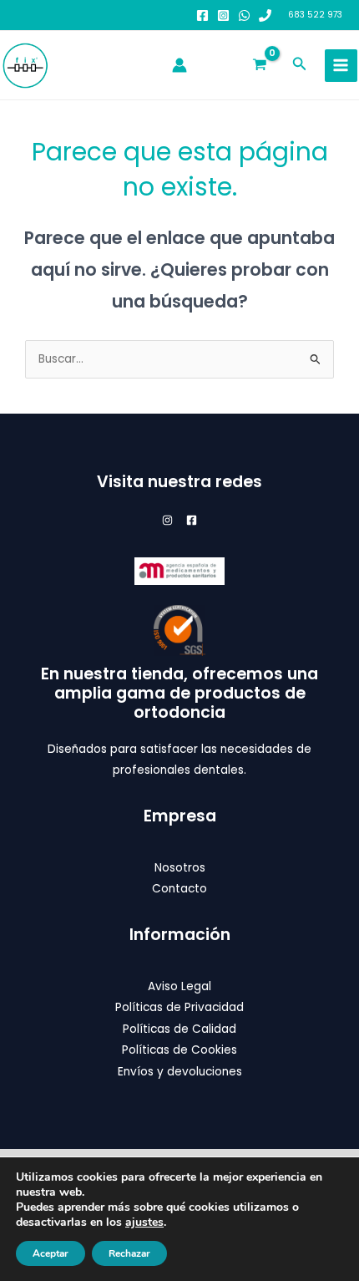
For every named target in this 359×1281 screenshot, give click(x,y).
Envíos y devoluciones (180, 1072)
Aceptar (50, 1253)
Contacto (179, 889)
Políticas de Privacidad (179, 1007)
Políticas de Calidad (179, 1029)
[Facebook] (202, 15)
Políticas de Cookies (179, 1050)
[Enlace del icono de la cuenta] (179, 65)
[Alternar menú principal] (341, 65)
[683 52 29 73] (265, 15)
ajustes (144, 1222)
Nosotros (179, 868)
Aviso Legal (179, 986)
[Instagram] (223, 15)
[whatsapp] (244, 15)
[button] (299, 65)
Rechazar (129, 1253)
